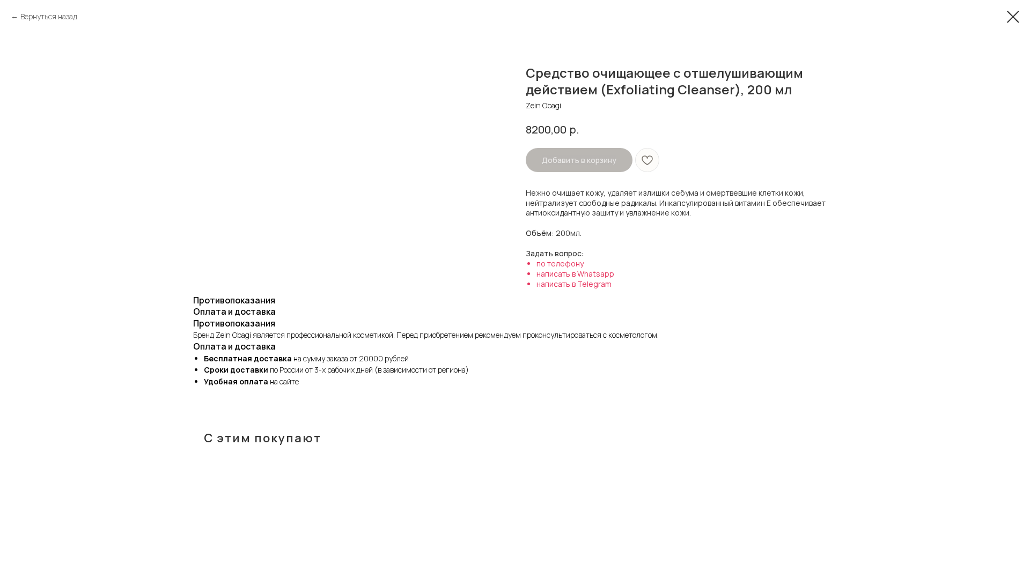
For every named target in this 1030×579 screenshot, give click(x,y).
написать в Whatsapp (575, 274)
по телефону (560, 263)
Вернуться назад (48, 16)
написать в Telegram (574, 284)
